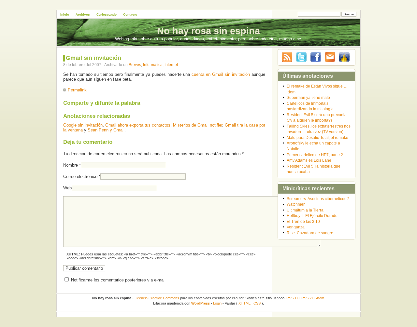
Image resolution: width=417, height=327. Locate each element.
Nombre (70, 165)
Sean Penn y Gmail (106, 130)
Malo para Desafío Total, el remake (317, 137)
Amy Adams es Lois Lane (309, 160)
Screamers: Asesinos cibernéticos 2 (318, 199)
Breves (135, 64)
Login (217, 303)
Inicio (64, 14)
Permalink (77, 90)
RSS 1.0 (292, 298)
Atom (320, 298)
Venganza (296, 227)
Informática (153, 64)
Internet (171, 64)
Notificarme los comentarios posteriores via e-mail (118, 280)
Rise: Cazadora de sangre (310, 233)
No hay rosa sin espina (208, 31)
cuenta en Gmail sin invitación (221, 74)
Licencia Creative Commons (157, 298)
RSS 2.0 (307, 298)
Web (67, 187)
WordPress (200, 303)
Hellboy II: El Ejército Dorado (312, 215)
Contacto (130, 14)
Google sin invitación (83, 125)
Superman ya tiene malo (308, 97)
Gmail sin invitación (93, 58)
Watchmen (296, 204)
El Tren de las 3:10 (303, 221)
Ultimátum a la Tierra (305, 210)
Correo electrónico (80, 176)
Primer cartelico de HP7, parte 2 (315, 155)
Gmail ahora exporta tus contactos (137, 125)
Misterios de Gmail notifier (197, 125)
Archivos (83, 14)
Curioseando (106, 14)
